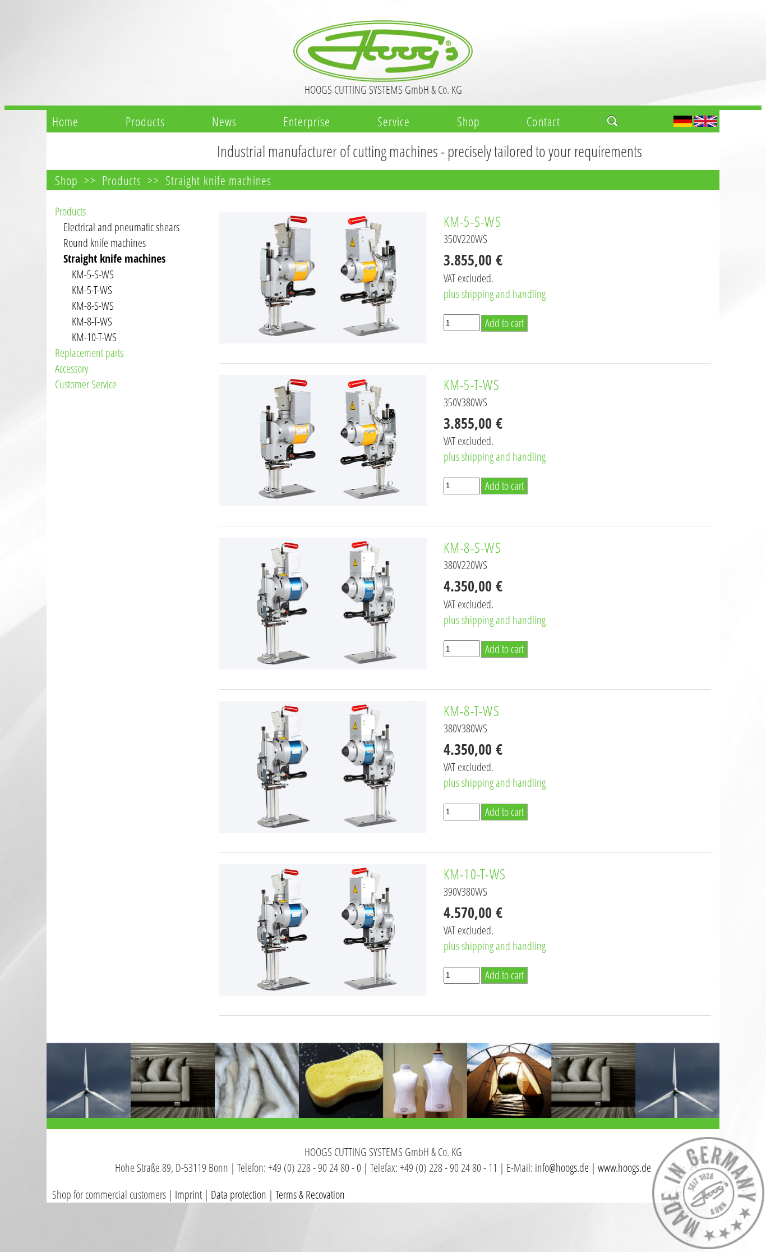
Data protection (238, 1194)
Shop (468, 121)
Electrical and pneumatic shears (121, 227)
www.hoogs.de (624, 1167)
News (224, 121)
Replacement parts (89, 352)
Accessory (71, 368)
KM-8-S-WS (93, 305)
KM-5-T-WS (92, 289)
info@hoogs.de (562, 1167)
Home (65, 121)
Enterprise (306, 121)
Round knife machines (104, 242)
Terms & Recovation (310, 1194)
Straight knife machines (218, 180)
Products (145, 121)
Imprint (188, 1194)
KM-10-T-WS (94, 337)
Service (393, 121)
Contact (543, 121)
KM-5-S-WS (93, 274)
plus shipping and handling (495, 293)
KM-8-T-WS (92, 321)
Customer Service (86, 384)
